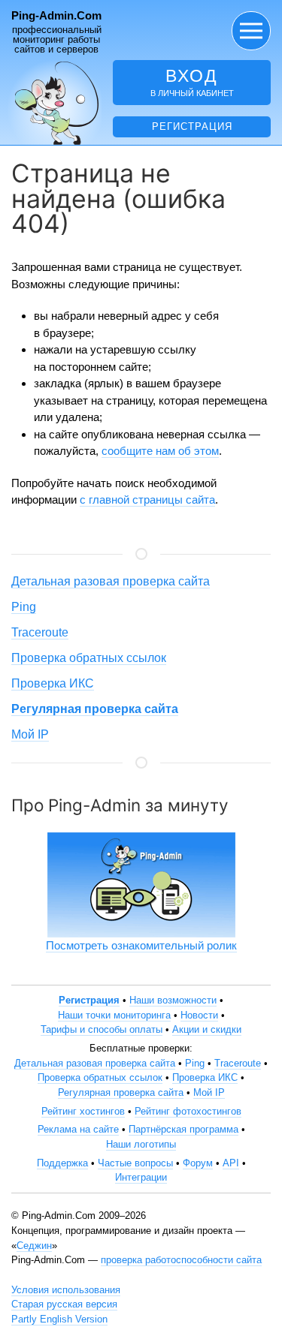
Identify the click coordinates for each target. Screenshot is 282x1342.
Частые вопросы (135, 1163)
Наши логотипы (141, 1144)
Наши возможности (173, 1000)
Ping (23, 606)
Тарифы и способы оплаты (101, 1029)
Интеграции (141, 1177)
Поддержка (62, 1163)
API (231, 1163)
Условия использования (65, 1289)
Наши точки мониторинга (114, 1015)
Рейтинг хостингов (83, 1111)
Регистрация (192, 126)
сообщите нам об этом (160, 450)
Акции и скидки (206, 1029)
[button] (251, 31)
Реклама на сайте (78, 1129)
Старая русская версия (64, 1304)
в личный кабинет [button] (192, 82)
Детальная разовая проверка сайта (110, 581)
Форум (198, 1163)
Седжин (34, 1245)
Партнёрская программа (183, 1129)
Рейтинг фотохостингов (188, 1111)
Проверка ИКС (52, 683)
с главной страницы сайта (147, 499)
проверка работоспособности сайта (181, 1259)
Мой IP (30, 734)
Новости (199, 1015)
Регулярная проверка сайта (120, 1092)
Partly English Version (59, 1319)
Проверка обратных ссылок (88, 657)
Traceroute (39, 632)
